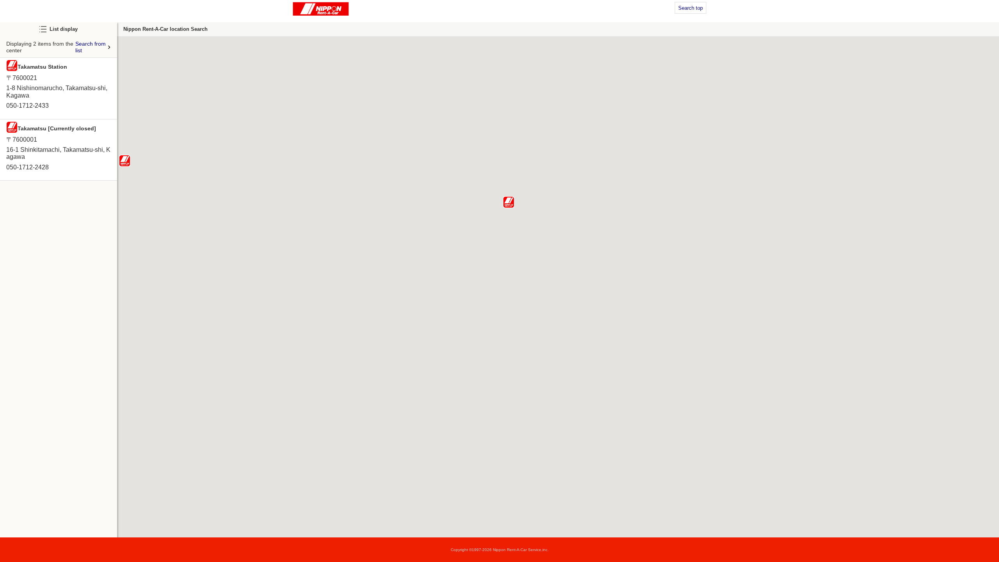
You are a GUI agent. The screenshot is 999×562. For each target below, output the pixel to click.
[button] (508, 202)
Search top (690, 8)
